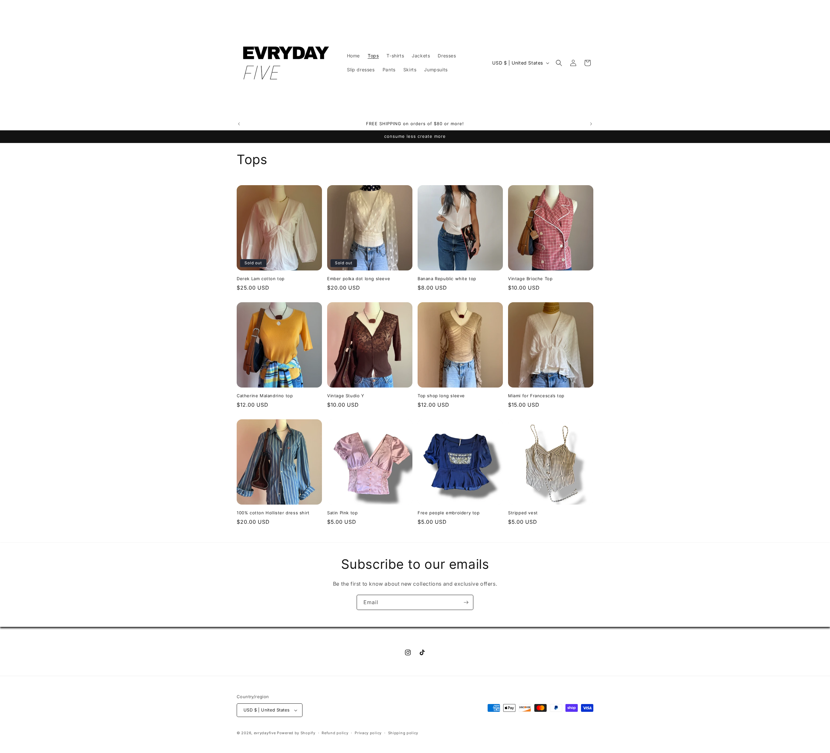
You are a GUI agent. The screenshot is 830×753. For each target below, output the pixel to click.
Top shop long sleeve (441, 395)
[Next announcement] (591, 124)
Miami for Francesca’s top (536, 395)
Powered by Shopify (296, 733)
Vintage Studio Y (345, 395)
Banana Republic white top (447, 278)
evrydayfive (265, 733)
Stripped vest (523, 512)
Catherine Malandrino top (265, 395)
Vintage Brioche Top (530, 278)
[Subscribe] (466, 602)
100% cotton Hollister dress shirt (273, 512)
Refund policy (335, 733)
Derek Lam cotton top (261, 278)
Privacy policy (368, 733)
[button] (559, 63)
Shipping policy (403, 733)
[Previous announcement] (239, 124)
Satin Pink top (342, 512)
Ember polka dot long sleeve (358, 278)
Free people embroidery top (449, 512)
